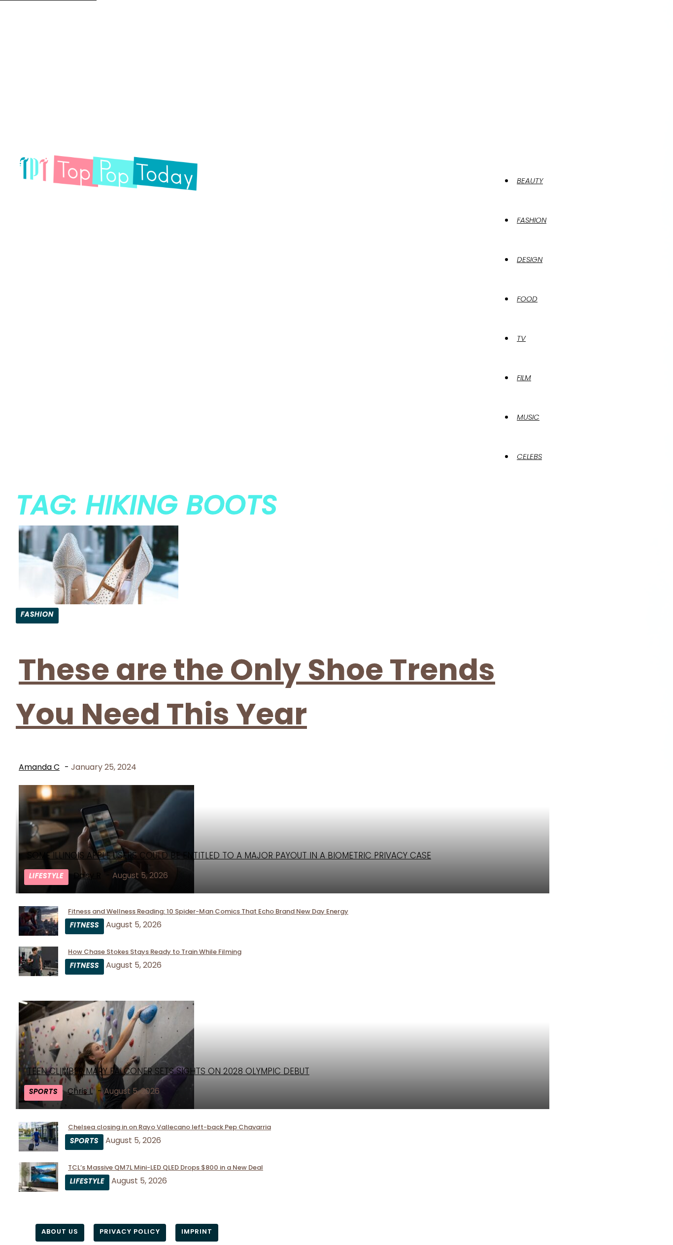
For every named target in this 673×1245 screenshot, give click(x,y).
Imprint (196, 1231)
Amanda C (39, 767)
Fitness (84, 925)
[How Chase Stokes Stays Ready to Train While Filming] (38, 973)
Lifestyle (46, 876)
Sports (43, 1091)
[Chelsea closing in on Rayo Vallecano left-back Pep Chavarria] (38, 1148)
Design (529, 259)
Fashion (531, 220)
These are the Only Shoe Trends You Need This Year (255, 692)
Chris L (80, 1091)
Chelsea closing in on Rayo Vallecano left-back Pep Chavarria (169, 1127)
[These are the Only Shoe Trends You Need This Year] (98, 601)
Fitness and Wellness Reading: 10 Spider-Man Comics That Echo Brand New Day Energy (208, 911)
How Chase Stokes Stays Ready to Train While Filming (154, 951)
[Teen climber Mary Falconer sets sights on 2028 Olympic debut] (106, 1106)
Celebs (529, 456)
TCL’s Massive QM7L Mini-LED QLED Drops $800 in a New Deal (165, 1167)
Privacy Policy (130, 1231)
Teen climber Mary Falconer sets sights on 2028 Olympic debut (168, 1071)
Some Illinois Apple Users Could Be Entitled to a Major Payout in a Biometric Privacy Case (229, 855)
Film (524, 377)
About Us (59, 1231)
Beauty (530, 180)
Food (527, 299)
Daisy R (87, 875)
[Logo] (108, 173)
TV (521, 338)
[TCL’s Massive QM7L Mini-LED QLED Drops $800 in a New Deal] (38, 1189)
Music (528, 417)
